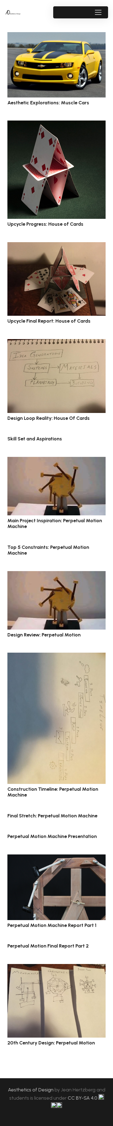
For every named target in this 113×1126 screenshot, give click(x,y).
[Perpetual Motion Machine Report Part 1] (56, 887)
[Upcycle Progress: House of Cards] (56, 170)
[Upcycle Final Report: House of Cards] (56, 279)
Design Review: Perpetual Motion (44, 635)
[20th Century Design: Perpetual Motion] (56, 1001)
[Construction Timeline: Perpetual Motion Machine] (56, 718)
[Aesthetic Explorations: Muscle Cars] (56, 64)
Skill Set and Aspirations (34, 439)
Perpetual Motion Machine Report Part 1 (52, 925)
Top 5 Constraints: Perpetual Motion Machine (48, 550)
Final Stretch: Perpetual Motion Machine (52, 816)
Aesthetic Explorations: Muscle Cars (48, 103)
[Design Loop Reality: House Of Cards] (56, 376)
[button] (98, 12)
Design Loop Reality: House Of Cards (48, 418)
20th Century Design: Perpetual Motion (51, 1043)
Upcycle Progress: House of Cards (45, 224)
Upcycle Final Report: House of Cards (49, 321)
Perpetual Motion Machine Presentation (52, 836)
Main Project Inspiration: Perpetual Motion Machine (54, 524)
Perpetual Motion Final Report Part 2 (48, 946)
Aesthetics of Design (31, 1090)
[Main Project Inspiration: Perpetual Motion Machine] (56, 486)
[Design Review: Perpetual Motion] (56, 600)
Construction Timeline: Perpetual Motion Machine (52, 792)
